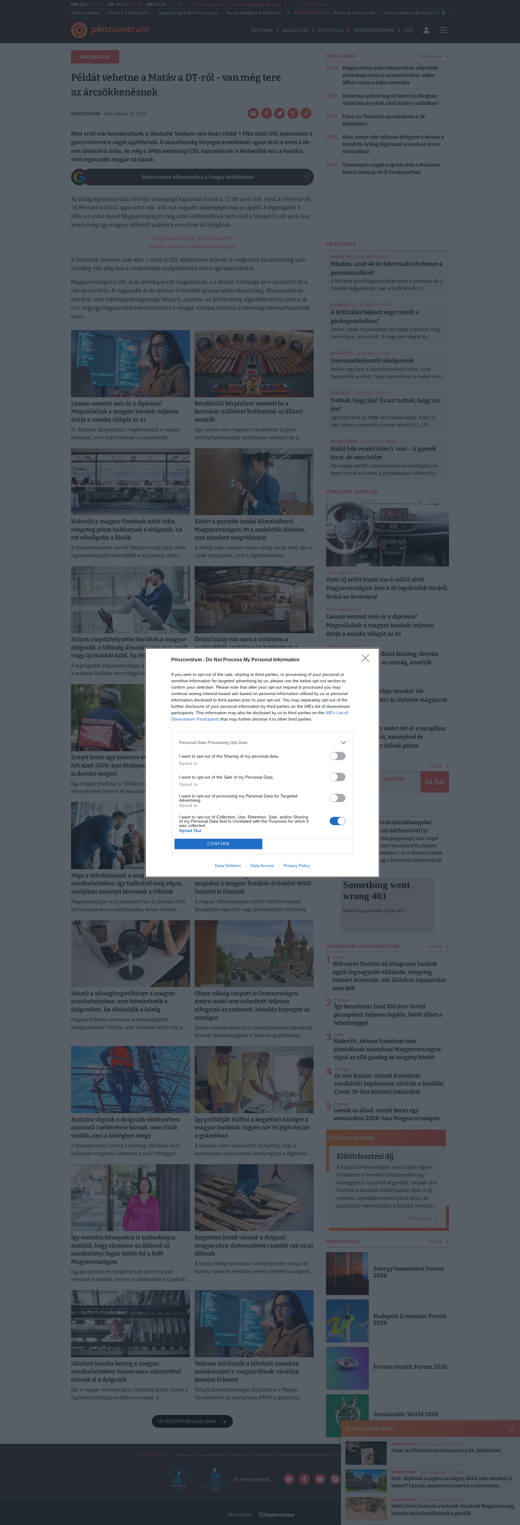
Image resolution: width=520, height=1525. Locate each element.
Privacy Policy (297, 865)
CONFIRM (218, 844)
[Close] (367, 660)
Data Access (262, 865)
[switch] (337, 756)
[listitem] (262, 742)
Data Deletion (228, 865)
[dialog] (262, 762)
